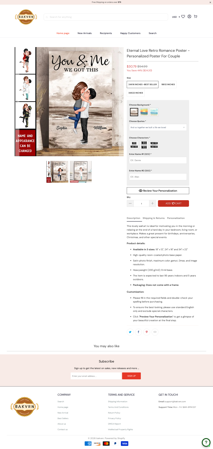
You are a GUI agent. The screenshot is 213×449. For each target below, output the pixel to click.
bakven (100, 438)
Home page (63, 407)
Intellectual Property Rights (120, 429)
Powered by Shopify (115, 438)
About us (62, 423)
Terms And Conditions (118, 407)
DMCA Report (114, 423)
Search (61, 401)
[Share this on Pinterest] (146, 332)
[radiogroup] (158, 112)
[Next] (121, 101)
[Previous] (16, 101)
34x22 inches (135, 93)
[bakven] (25, 17)
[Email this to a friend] (155, 332)
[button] (106, 33)
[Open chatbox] (206, 440)
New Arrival (63, 412)
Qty (129, 197)
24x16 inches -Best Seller (142, 84)
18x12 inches (168, 84)
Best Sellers (63, 418)
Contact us (63, 429)
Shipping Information (117, 401)
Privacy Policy (114, 418)
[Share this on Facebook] (138, 332)
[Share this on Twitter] (130, 332)
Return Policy (114, 412)
